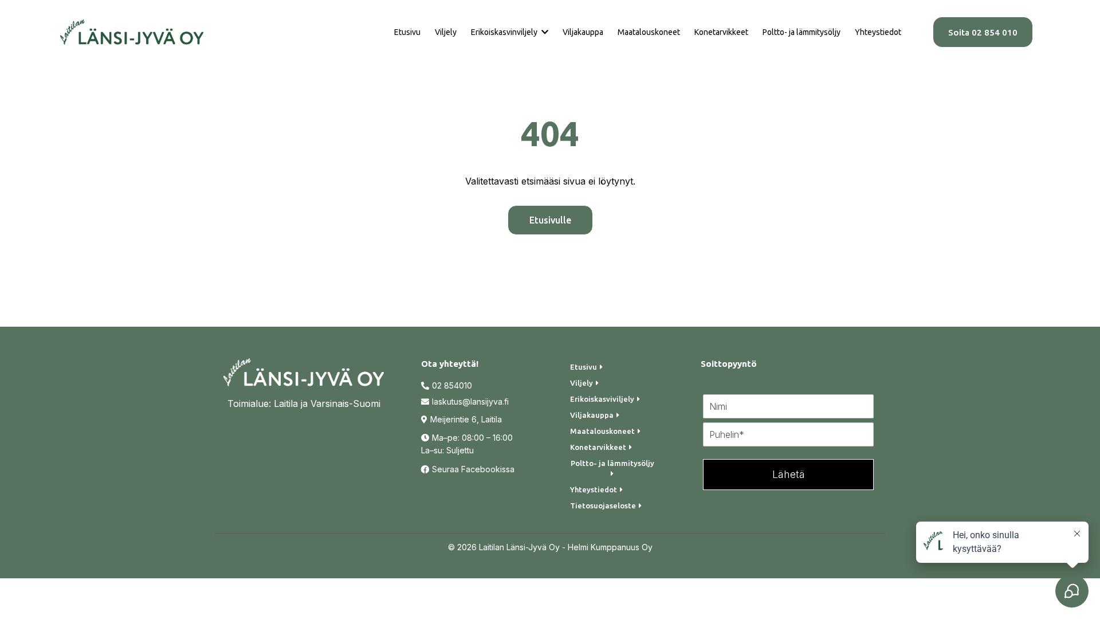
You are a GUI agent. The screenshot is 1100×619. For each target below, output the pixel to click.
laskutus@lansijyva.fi (470, 401)
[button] (543, 32)
